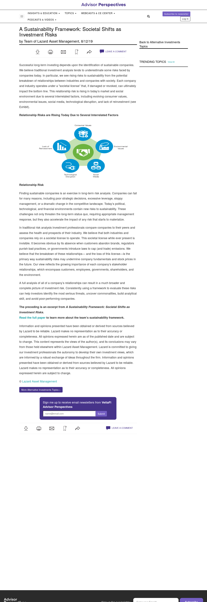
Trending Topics (152, 61)
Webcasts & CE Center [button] (97, 13)
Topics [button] (70, 13)
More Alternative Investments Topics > (40, 389)
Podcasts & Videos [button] (41, 19)
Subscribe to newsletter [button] (176, 13)
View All (171, 62)
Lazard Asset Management (58, 41)
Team (28, 41)
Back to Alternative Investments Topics (159, 44)
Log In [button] (185, 18)
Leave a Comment (115, 51)
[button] (37, 52)
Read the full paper (32, 317)
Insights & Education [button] (43, 13)
